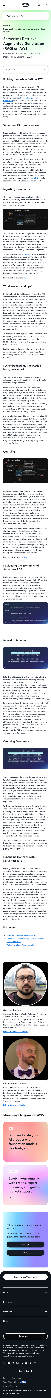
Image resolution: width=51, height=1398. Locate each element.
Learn (5, 25)
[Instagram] (17, 1363)
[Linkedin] (13, 1363)
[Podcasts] (30, 1363)
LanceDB (34, 178)
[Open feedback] (48, 699)
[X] (4, 1363)
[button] (15, 16)
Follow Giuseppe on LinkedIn (15, 1031)
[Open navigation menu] (4, 5)
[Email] (35, 1363)
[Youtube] (26, 1363)
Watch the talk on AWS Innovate (20, 945)
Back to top (23, 1370)
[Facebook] (9, 1363)
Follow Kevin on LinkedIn (14, 1105)
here (25, 278)
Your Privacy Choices (12, 1382)
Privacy (6, 1378)
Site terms (16, 1378)
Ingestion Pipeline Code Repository (21, 935)
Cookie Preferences (11, 1386)
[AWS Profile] (46, 5)
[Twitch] (22, 1363)
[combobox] (25, 69)
